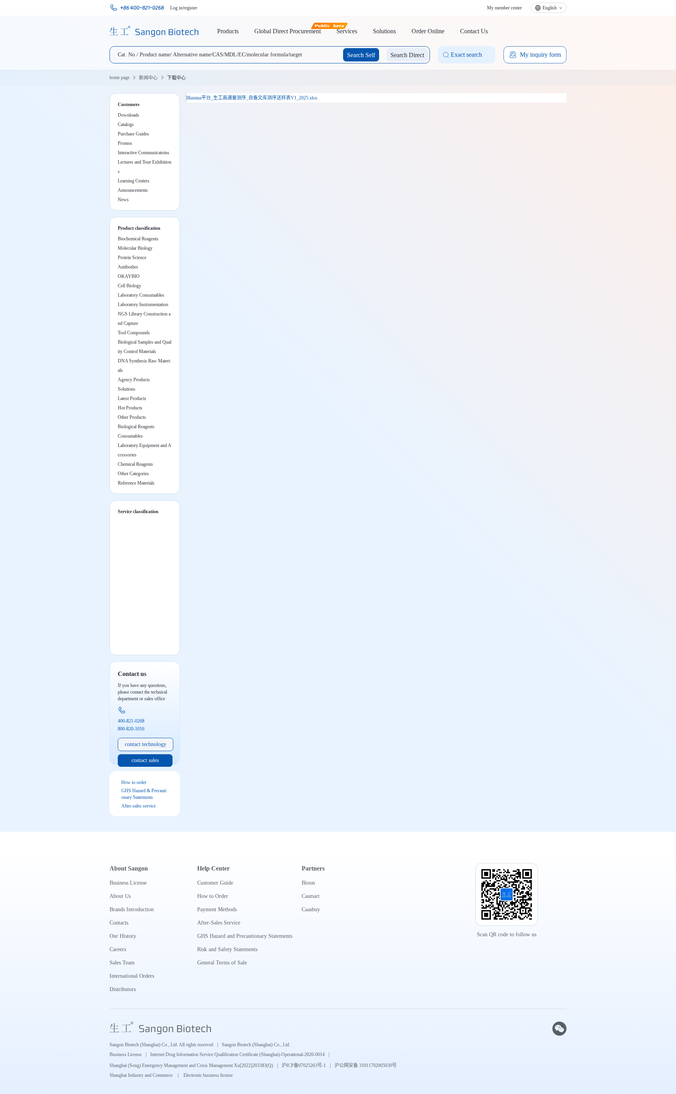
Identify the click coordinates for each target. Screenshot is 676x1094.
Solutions (384, 31)
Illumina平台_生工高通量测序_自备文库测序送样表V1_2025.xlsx (251, 98)
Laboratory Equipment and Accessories (144, 450)
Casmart (311, 896)
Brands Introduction (132, 909)
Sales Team (122, 963)
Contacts (119, 923)
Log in (176, 8)
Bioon (308, 883)
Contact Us (474, 31)
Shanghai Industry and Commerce (142, 1075)
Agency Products (134, 379)
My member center (504, 8)
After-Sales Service (218, 923)
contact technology (145, 744)
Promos (125, 143)
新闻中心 (148, 78)
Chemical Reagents (135, 464)
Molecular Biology (135, 248)
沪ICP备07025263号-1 (304, 1065)
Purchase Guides (133, 134)
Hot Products (130, 408)
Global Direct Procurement (287, 31)
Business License (128, 883)
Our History (123, 936)
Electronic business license (208, 1075)
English (550, 8)
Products (228, 31)
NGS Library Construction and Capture (144, 318)
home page (119, 77)
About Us (120, 896)
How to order (133, 782)
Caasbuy (311, 909)
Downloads (128, 115)
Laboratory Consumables (141, 295)
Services (346, 31)
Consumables (130, 436)
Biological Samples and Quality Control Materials (144, 346)
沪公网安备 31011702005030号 (365, 1065)
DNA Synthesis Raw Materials (144, 365)
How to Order (212, 896)
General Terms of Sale (222, 963)
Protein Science (132, 257)
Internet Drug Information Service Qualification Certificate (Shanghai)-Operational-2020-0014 (237, 1054)
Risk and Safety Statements (227, 949)
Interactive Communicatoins (143, 152)
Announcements (133, 190)
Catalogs (126, 124)
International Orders (132, 976)
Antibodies (128, 267)
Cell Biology (129, 285)
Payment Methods (217, 909)
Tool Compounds (134, 332)
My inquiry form (540, 54)
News (123, 199)
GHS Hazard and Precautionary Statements (244, 936)
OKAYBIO (129, 276)
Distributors (123, 989)
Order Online (428, 31)
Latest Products (132, 398)
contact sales (145, 760)
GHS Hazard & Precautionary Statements (143, 794)
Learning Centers (133, 181)
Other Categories (133, 473)
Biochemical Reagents (138, 239)
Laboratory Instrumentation (143, 304)
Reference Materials (136, 483)
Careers (118, 949)
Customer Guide (215, 883)
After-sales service (138, 806)
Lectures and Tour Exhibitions (144, 163)
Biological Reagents (136, 426)
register (190, 8)
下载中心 (176, 78)
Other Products (132, 417)
